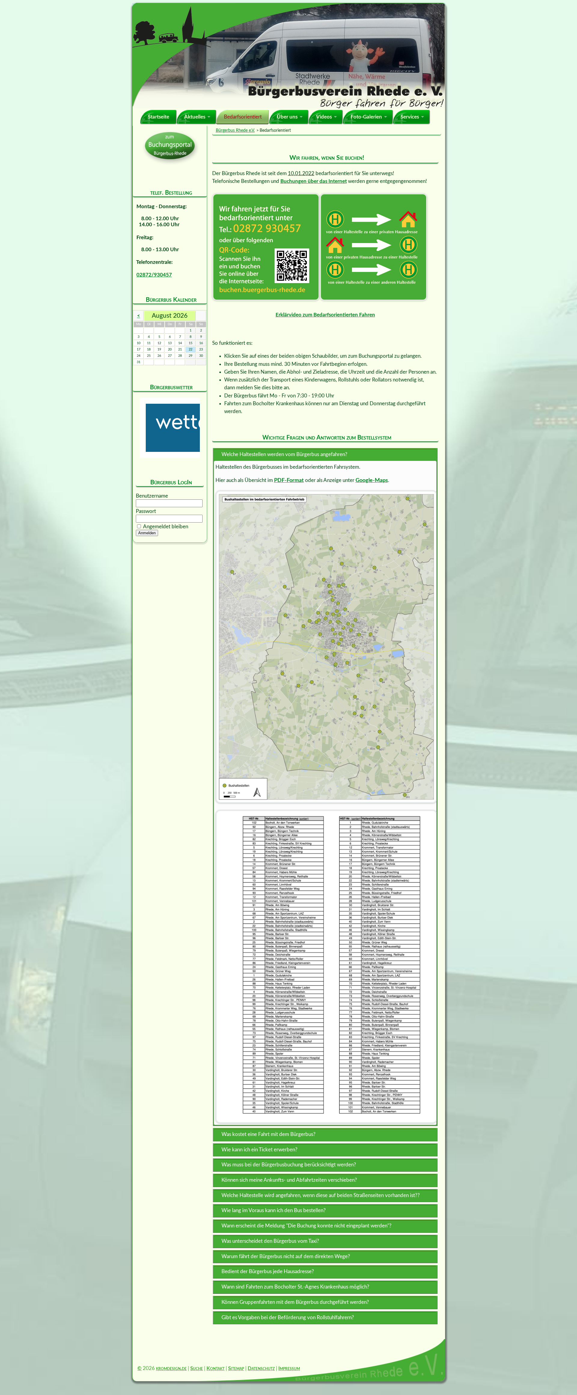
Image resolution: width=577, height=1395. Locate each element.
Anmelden (147, 533)
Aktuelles (194, 116)
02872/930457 (154, 274)
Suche (196, 1368)
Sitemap (236, 1368)
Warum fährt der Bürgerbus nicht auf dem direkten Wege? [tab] (285, 1256)
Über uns (287, 116)
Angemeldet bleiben (165, 526)
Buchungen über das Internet (313, 181)
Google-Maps (372, 480)
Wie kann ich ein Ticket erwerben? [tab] (259, 1149)
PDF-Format (289, 480)
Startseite (158, 116)
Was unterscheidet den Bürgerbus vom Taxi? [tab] (270, 1241)
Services (410, 116)
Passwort (146, 511)
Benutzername (152, 495)
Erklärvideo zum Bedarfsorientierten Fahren (325, 314)
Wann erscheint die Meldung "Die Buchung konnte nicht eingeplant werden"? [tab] (306, 1225)
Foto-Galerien (366, 116)
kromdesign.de (171, 1368)
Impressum (289, 1368)
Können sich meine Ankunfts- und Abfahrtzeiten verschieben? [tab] (289, 1180)
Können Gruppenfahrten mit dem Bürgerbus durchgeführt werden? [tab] (295, 1302)
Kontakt (215, 1368)
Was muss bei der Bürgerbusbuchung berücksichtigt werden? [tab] (288, 1164)
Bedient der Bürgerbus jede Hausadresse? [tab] (267, 1271)
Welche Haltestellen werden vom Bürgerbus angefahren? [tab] (284, 454)
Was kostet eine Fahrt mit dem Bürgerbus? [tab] (268, 1134)
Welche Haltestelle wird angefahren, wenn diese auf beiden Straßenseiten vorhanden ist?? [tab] (320, 1195)
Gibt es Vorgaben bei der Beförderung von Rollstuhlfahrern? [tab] (287, 1317)
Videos (324, 116)
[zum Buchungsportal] (266, 246)
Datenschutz (261, 1368)
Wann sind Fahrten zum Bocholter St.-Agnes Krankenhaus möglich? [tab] (295, 1286)
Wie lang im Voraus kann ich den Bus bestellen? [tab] (273, 1210)
